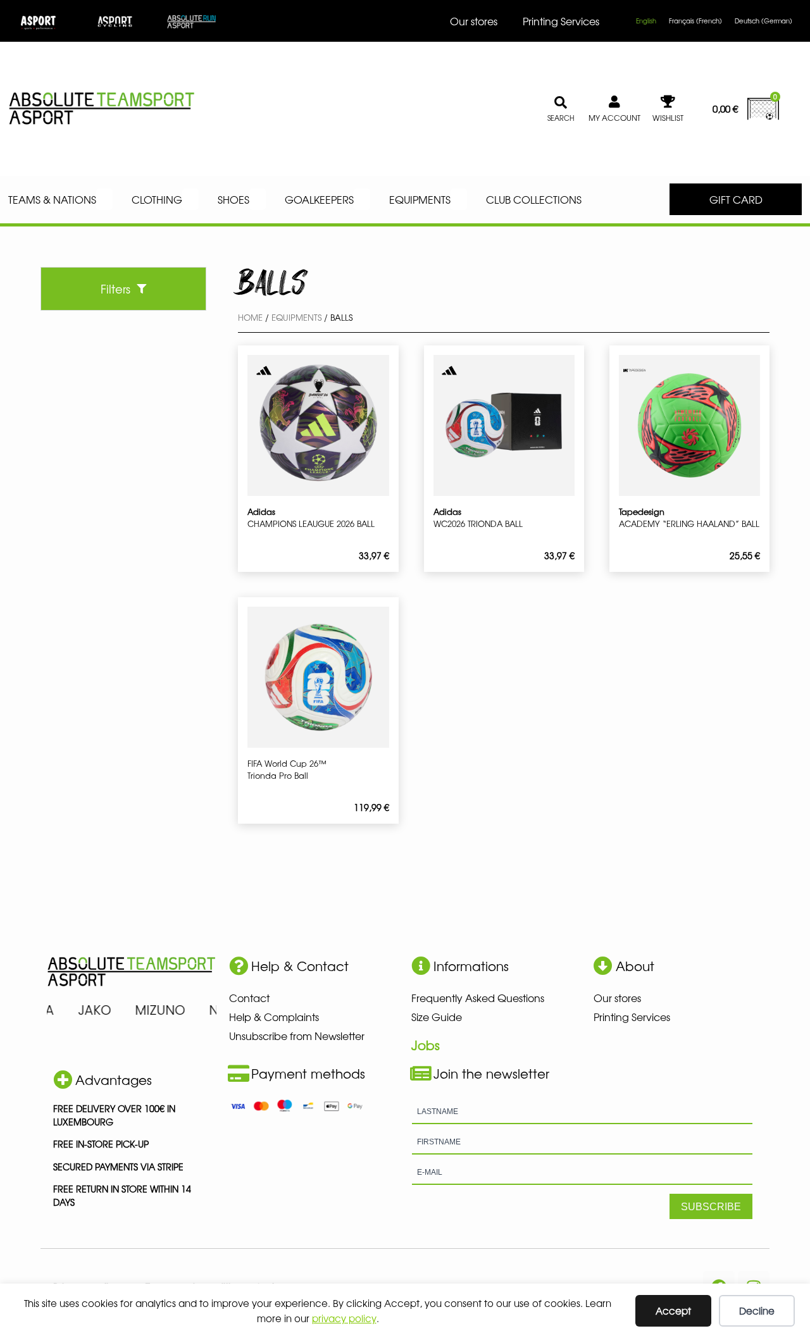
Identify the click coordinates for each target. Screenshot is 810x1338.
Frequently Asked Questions (477, 997)
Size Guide (436, 1016)
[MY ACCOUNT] (614, 102)
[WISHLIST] (668, 102)
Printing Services (561, 20)
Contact (249, 997)
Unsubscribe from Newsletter (296, 1035)
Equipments (296, 317)
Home (250, 317)
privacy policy (344, 1318)
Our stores (473, 20)
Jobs (425, 1045)
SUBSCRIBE (711, 1206)
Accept (673, 1310)
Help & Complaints (274, 1016)
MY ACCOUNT (614, 117)
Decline (757, 1310)
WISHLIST (667, 117)
